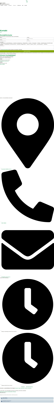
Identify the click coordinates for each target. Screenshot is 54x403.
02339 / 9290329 (2, 64)
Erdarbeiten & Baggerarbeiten (21, 44)
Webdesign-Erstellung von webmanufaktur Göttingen (8, 391)
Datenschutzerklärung (5, 49)
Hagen (19, 388)
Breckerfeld (29, 388)
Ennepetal (16, 388)
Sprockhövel (22, 388)
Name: (1, 37)
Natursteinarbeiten (40, 44)
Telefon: (1, 39)
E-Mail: (28, 37)
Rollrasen (2, 44)
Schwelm (26, 388)
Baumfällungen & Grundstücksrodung (10, 44)
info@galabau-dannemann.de (5, 4)
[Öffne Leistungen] (11, 5)
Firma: (28, 39)
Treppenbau (45, 44)
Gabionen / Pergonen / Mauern (31, 44)
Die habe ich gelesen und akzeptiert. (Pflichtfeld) (11, 49)
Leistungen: (1, 42)
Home (1, 32)
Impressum (23, 386)
